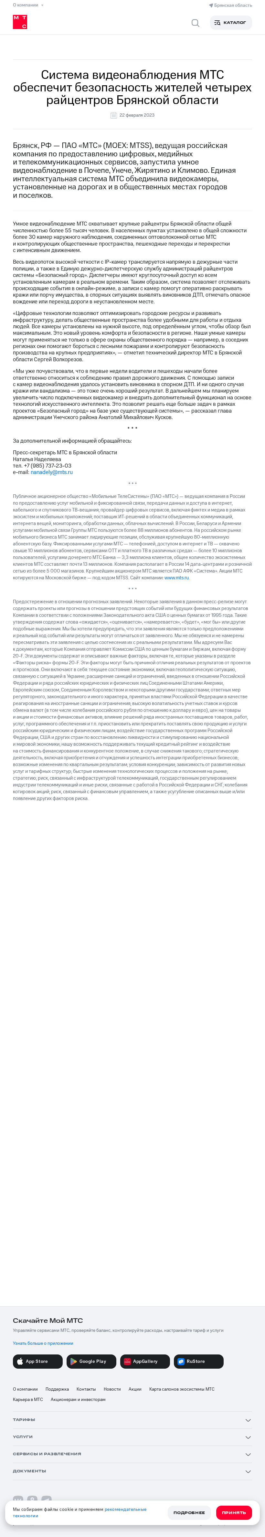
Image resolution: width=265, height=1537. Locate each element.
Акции (135, 1389)
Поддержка (57, 1389)
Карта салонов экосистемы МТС (182, 1389)
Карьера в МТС (28, 1399)
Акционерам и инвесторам (78, 1399)
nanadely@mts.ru (52, 472)
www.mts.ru (176, 577)
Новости (112, 1389)
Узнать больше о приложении (43, 1343)
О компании (25, 1389)
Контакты (86, 1389)
